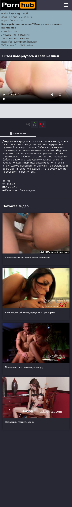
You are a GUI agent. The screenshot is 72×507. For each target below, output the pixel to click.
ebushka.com (9, 31)
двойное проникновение (17, 17)
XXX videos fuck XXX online (17, 45)
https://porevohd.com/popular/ (19, 41)
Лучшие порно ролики (15, 34)
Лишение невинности (15, 38)
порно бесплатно (12, 20)
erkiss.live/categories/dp (15, 13)
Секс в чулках (28, 190)
